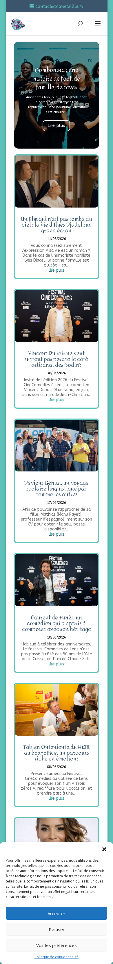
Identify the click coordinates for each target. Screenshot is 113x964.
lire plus (56, 270)
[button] (104, 849)
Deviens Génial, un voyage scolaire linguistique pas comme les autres (56, 489)
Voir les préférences (56, 945)
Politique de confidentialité (56, 956)
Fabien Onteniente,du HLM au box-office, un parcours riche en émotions (56, 753)
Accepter (56, 913)
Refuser (57, 929)
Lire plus (56, 125)
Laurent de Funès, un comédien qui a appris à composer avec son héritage (56, 623)
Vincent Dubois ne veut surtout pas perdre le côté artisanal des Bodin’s (56, 359)
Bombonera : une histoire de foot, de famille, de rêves (56, 78)
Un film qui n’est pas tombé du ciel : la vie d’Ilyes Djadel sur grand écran (56, 225)
